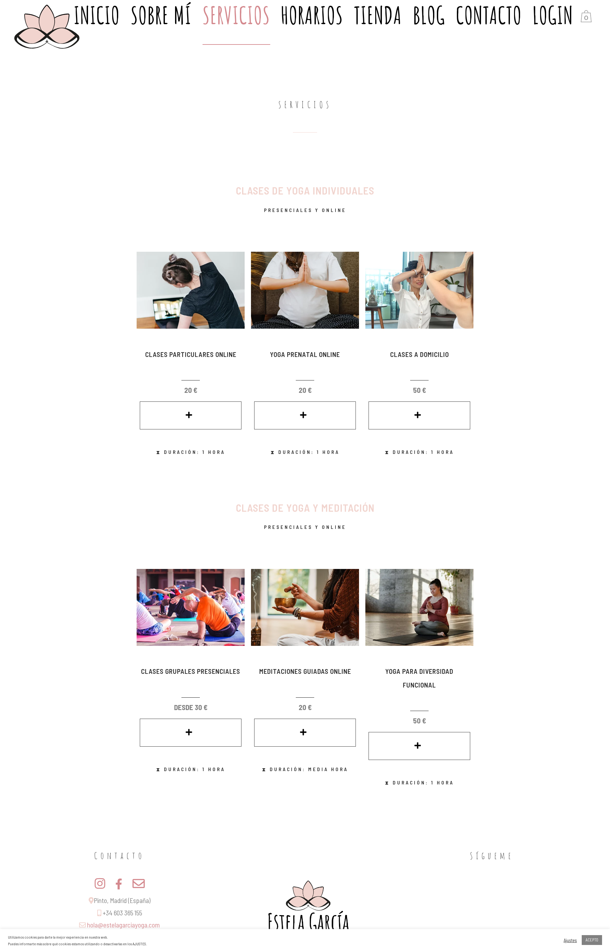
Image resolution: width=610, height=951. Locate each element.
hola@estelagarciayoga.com (123, 925)
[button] (190, 415)
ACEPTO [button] (592, 939)
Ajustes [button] (570, 940)
